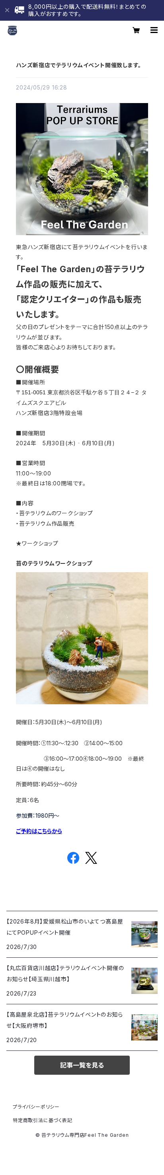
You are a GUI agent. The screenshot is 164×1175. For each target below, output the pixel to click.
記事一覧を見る (82, 1065)
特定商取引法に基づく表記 (42, 1120)
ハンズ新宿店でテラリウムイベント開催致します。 (78, 65)
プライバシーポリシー (36, 1107)
